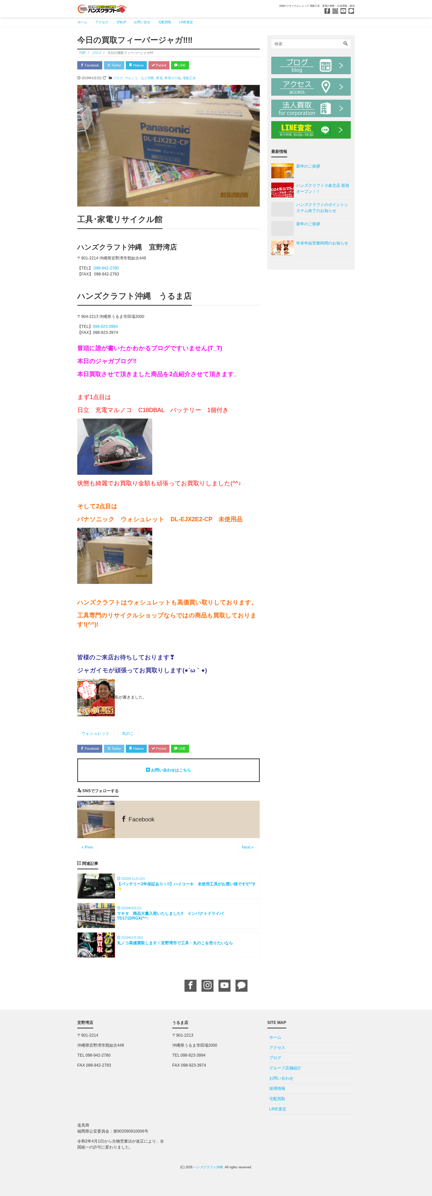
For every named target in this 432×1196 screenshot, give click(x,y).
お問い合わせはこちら (170, 770)
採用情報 (277, 1088)
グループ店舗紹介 (285, 1068)
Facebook (91, 65)
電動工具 (189, 78)
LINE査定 (186, 22)
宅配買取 (164, 22)
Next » (248, 847)
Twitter (115, 65)
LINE (182, 65)
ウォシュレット (96, 733)
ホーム (82, 22)
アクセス (101, 22)
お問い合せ (142, 22)
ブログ (121, 22)
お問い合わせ (281, 1078)
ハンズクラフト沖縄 (208, 1167)
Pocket (160, 65)
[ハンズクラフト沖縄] (102, 8)
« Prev (87, 847)
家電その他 (172, 78)
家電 (159, 78)
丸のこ (128, 733)
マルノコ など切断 (139, 78)
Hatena (138, 65)
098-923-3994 (105, 326)
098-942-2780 (106, 268)
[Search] (345, 43)
